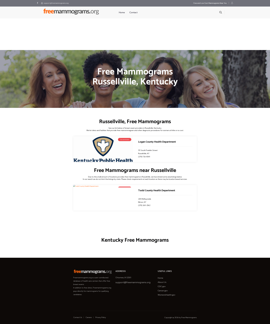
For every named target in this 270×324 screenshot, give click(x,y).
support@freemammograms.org (56, 3)
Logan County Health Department (157, 142)
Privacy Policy (100, 317)
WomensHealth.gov (166, 295)
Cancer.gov (163, 290)
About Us (162, 282)
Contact (133, 12)
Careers (89, 317)
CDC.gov (162, 286)
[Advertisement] (135, 34)
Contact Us (77, 317)
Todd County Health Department (156, 190)
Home (122, 12)
